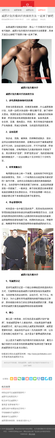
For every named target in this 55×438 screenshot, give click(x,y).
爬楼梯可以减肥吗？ (10, 416)
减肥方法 (5, 10)
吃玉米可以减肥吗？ (10, 400)
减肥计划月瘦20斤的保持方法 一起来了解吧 (27, 16)
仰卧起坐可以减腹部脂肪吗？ (14, 392)
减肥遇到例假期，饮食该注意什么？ (17, 420)
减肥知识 (42, 10)
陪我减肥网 (27, 3)
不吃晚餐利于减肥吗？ (11, 412)
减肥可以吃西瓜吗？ (10, 396)
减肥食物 (17, 10)
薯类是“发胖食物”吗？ (11, 404)
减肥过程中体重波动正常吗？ (14, 408)
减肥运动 (30, 10)
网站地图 (32, 434)
